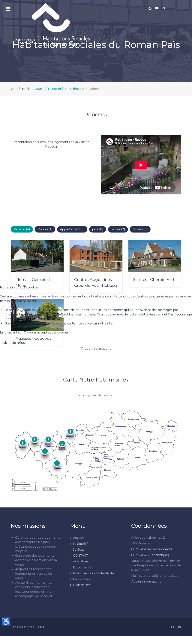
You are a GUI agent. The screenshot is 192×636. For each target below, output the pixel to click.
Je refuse (19, 343)
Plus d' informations (96, 348)
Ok (4, 343)
